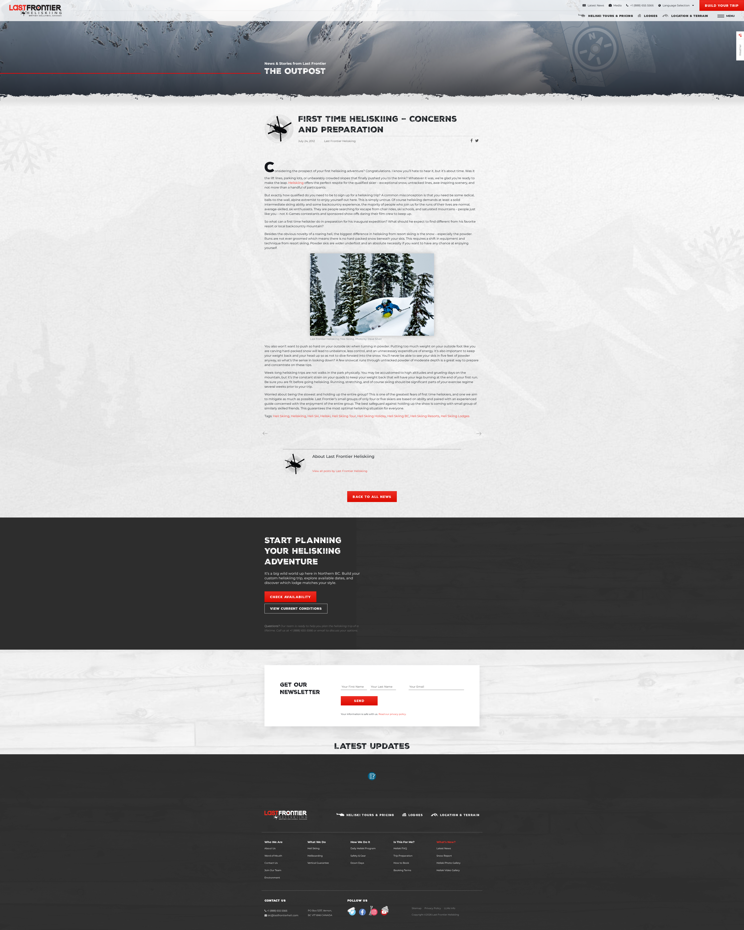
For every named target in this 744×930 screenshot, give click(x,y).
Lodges (650, 15)
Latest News (595, 5)
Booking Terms (402, 870)
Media (617, 5)
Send (359, 700)
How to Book (401, 862)
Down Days (357, 862)
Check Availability (290, 596)
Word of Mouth (273, 855)
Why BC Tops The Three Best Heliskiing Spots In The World (480, 434)
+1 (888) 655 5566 (276, 910)
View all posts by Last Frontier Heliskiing (339, 471)
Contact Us (271, 862)
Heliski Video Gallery (448, 870)
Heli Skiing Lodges (455, 416)
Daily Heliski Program (363, 848)
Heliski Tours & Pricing (610, 15)
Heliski (325, 416)
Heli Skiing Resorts (424, 416)
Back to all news (372, 496)
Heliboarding (315, 855)
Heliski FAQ (400, 848)
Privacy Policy (433, 908)
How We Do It (360, 842)
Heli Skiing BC (398, 416)
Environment (272, 877)
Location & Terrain (689, 15)
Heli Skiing (281, 416)
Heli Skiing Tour (344, 416)
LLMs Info (449, 908)
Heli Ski (313, 416)
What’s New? (446, 842)
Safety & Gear (358, 855)
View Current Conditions (296, 608)
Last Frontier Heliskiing (340, 141)
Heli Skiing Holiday (371, 416)
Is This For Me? (404, 842)
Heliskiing (296, 183)
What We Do (316, 842)
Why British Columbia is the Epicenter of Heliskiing (266, 434)
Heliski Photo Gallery (449, 862)
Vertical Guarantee (318, 862)
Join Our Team (272, 870)
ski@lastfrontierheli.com (283, 915)
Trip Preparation (403, 855)
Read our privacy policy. (392, 714)
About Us (270, 848)
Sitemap (416, 908)
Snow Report (444, 855)
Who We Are (273, 842)
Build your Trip (722, 5)
